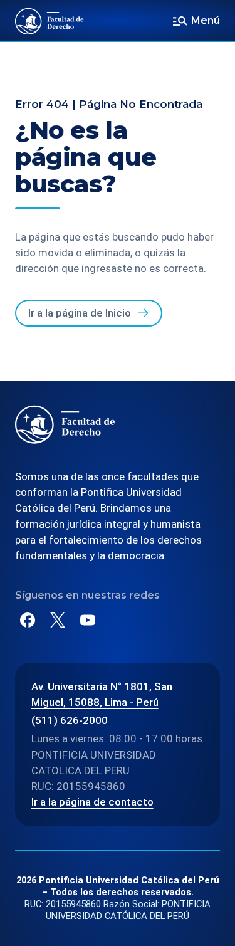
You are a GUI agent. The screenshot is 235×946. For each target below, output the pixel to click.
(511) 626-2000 (69, 720)
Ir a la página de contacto (92, 802)
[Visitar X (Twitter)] (57, 620)
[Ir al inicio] (49, 21)
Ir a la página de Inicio (79, 313)
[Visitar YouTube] (87, 620)
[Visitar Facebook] (27, 620)
